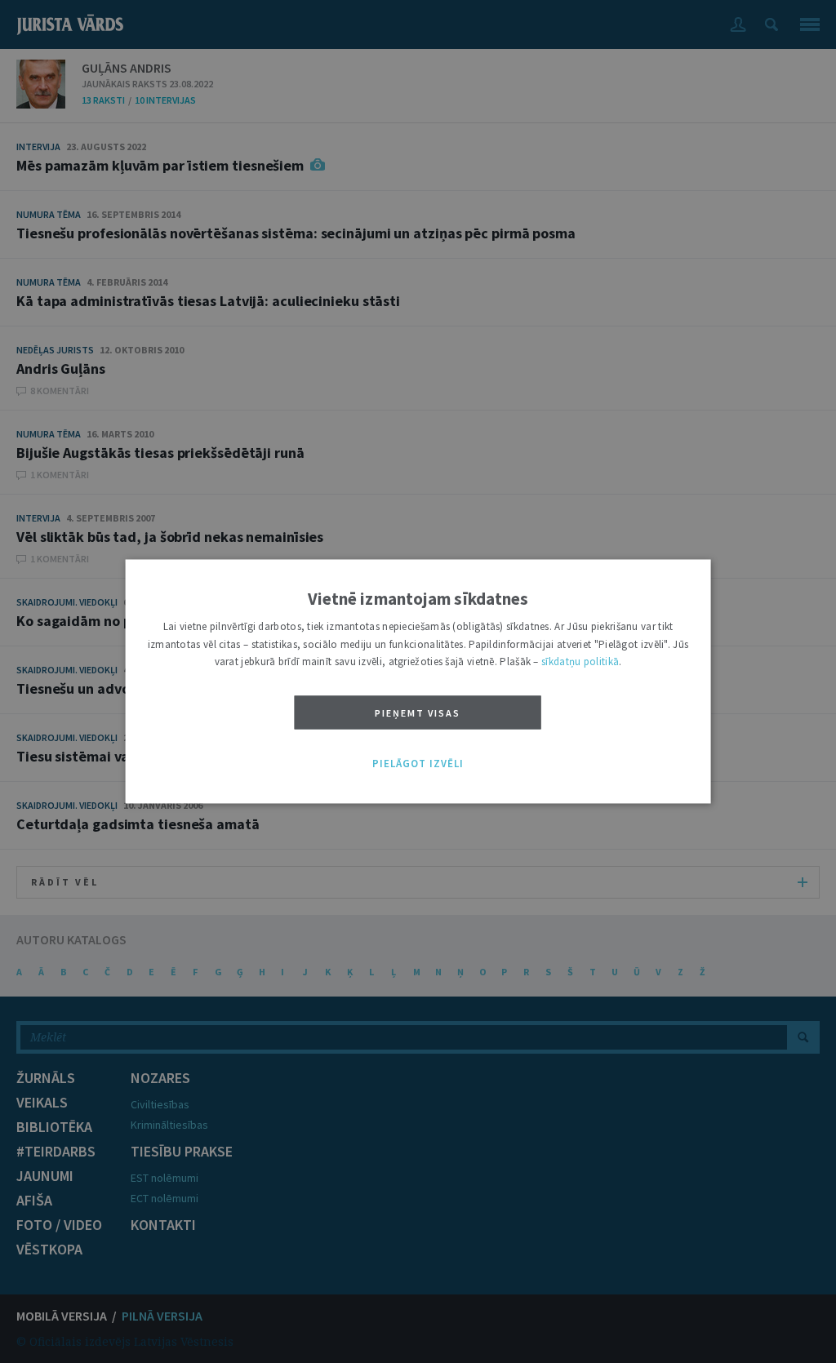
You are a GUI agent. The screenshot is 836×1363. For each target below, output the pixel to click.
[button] (418, 764)
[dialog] (418, 681)
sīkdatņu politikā (580, 662)
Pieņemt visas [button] (417, 713)
